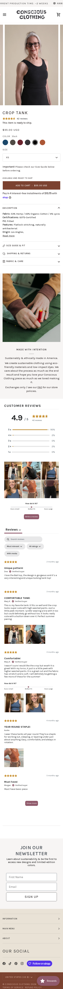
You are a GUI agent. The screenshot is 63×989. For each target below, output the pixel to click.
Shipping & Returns (18, 253)
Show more (31, 803)
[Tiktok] (10, 963)
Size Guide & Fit (15, 245)
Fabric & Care (14, 261)
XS (7, 157)
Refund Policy (33, 987)
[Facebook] (4, 963)
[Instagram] (22, 963)
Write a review (31, 517)
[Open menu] (7, 14)
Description (10, 208)
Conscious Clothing (17, 984)
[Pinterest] (16, 963)
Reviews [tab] (13, 529)
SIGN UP (31, 897)
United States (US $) (17, 977)
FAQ (39, 387)
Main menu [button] (9, 928)
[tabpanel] (31, 672)
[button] (31, 429)
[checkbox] (12, 554)
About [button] (6, 938)
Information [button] (10, 918)
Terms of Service (13, 987)
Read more (9, 235)
